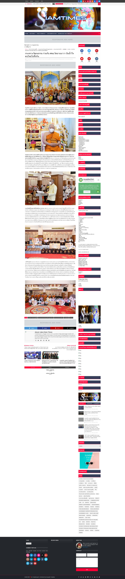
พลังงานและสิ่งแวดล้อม (88, 487)
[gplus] (83, 1)
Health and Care (94, 513)
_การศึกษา (80, 221)
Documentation (52, 33)
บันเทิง (80, 487)
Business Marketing (84, 500)
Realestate (82, 524)
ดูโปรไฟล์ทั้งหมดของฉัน (83, 281)
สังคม (97, 493)
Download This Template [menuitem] (83, 140)
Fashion (80, 286)
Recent (82, 403)
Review (88, 524)
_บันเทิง (79, 228)
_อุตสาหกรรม (81, 239)
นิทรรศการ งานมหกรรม (92, 485)
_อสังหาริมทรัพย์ (81, 237)
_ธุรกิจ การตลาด (81, 226)
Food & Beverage (94, 508)
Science (93, 524)
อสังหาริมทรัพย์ (87, 496)
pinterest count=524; (82, 262)
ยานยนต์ (81, 489)
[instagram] (97, 1)
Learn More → (86, 547)
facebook (67, 367)
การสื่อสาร (81, 483)
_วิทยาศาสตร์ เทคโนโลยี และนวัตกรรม (86, 234)
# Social (71, 317)
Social (69, 49)
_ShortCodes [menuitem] (81, 148)
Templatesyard (35, 577)
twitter (79, 201)
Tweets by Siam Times (83, 210)
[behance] (95, 1)
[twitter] (81, 1)
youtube (80, 202)
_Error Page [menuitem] (80, 145)
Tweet (32, 328)
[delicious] (99, 1)
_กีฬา (79, 223)
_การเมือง (80, 220)
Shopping (81, 530)
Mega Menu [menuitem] (81, 137)
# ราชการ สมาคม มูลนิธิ (32, 317)
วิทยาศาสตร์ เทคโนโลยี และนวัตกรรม (87, 493)
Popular (89, 403)
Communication (95, 500)
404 (42, 1)
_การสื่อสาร (80, 222)
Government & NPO (80, 3)
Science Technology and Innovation (88, 526)
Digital (87, 502)
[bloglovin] (88, 1)
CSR (80, 502)
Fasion (92, 506)
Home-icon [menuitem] (80, 136)
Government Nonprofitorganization (45, 49)
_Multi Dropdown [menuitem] (82, 147)
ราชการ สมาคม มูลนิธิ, (46, 59)
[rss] (92, 1)
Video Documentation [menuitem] (83, 151)
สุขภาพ (80, 496)
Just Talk (87, 517)
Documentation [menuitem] (81, 139)
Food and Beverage (84, 508)
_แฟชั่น (79, 230)
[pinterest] (86, 1)
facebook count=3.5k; (83, 258)
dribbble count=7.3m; (82, 263)
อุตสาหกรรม (91, 498)
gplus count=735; (82, 260)
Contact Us (80, 159)
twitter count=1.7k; (82, 259)
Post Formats (41, 33)
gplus (79, 204)
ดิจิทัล (95, 483)
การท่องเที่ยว (81, 481)
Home (26, 1)
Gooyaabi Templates (50, 577)
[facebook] (79, 1)
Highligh (89, 515)
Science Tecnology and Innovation (88, 528)
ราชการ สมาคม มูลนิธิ (33, 49)
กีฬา (86, 483)
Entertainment (95, 504)
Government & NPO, (69, 59)
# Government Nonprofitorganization (45, 317)
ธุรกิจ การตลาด (82, 485)
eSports (81, 506)
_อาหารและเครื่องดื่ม (82, 238)
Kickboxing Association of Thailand (88, 519)
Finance (97, 506)
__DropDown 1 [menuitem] (81, 142)
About (31, 1)
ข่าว (79, 216)
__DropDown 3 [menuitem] (81, 144)
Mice (83, 521)
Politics (93, 521)
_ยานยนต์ (80, 232)
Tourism (97, 530)
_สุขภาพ (80, 236)
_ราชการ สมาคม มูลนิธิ (83, 233)
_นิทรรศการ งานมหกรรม (83, 227)
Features (32, 33)
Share (45, 328)
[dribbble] (90, 1)
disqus (50, 367)
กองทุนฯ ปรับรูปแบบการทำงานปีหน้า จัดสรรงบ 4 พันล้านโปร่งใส (32, 361)
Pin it (58, 328)
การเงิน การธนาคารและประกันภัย (86, 478)
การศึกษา (93, 481)
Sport (91, 530)
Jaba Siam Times (84, 279)
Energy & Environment (84, 504)
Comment (71, 328)
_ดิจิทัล (79, 225)
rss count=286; (81, 265)
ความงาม (90, 483)
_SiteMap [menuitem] (80, 149)
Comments (97, 403)
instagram (80, 203)
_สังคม (79, 235)
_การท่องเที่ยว (81, 218)
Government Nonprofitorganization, (58, 59)
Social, (30, 60)
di (83, 502)
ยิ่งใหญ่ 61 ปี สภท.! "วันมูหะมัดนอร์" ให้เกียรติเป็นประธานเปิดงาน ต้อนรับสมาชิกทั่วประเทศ (54, 3)
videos (80, 532)
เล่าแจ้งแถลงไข (81, 240)
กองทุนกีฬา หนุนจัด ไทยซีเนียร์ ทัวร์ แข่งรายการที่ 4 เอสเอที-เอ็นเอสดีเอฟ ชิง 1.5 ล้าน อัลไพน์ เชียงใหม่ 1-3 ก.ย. (67, 362)
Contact (37, 1)
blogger (33, 367)
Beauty (79, 284)
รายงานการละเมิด (82, 101)
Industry (81, 517)
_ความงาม (80, 224)
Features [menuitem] (80, 146)
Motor (88, 521)
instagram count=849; (83, 264)
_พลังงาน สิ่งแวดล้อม (82, 229)
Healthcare (82, 515)
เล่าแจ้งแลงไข (90, 491)
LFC (80, 521)
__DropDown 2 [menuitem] (81, 143)
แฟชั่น (96, 487)
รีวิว (79, 241)
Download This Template (65, 33)
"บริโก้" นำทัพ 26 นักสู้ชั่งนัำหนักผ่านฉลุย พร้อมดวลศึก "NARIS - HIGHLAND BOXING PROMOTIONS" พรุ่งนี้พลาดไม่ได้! (92, 436)
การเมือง (88, 481)
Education (93, 502)
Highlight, (27, 60)
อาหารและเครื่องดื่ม (83, 498)
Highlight (64, 49)
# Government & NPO (58, 317)
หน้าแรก (80, 384)
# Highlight (66, 317)
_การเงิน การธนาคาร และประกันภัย (85, 217)
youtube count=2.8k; (82, 261)
